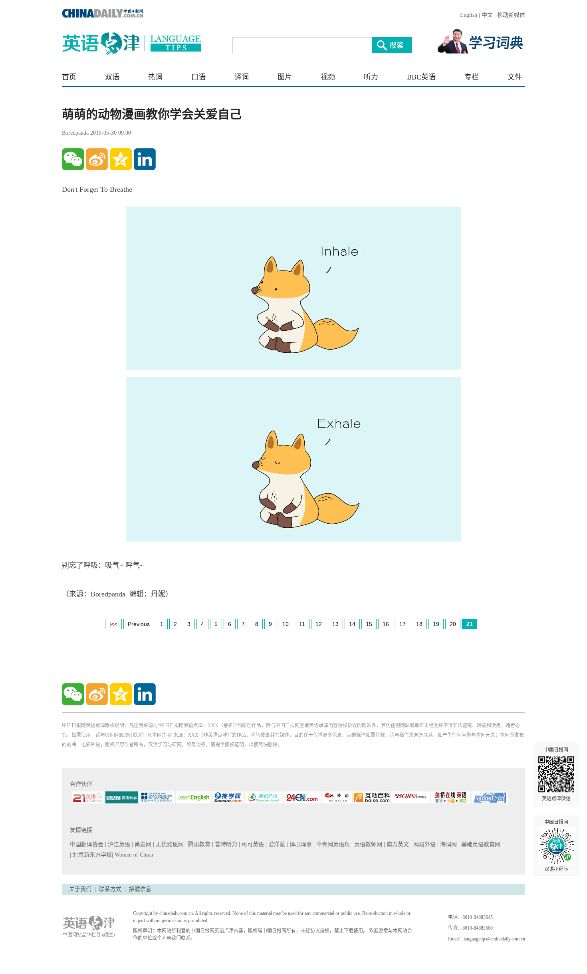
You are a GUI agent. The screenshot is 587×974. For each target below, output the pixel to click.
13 (335, 624)
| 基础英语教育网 (480, 844)
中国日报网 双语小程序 (556, 845)
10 (285, 624)
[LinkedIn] (145, 159)
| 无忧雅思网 (169, 844)
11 (302, 624)
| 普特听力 (225, 844)
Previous (139, 624)
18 (419, 624)
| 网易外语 (424, 844)
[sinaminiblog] (97, 159)
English (468, 15)
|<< (113, 624)
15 (369, 624)
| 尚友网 (142, 844)
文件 (515, 77)
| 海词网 (447, 844)
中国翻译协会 (87, 844)
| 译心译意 (300, 844)
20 (453, 624)
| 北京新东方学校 (91, 855)
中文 (487, 15)
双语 (112, 77)
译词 (241, 77)
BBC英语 (421, 77)
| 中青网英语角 (332, 844)
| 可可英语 (252, 844)
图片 (285, 77)
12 (318, 624)
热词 (155, 77)
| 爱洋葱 (276, 844)
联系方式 (110, 889)
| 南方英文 (397, 844)
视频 (328, 77)
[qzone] (121, 159)
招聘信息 (140, 889)
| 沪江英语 (118, 844)
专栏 (471, 77)
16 (386, 624)
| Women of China (132, 855)
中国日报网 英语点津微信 (556, 774)
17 (402, 624)
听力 (371, 77)
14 (352, 624)
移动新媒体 (511, 15)
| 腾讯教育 (198, 844)
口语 (198, 77)
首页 (69, 77)
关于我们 (80, 889)
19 (436, 624)
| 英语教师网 (367, 844)
